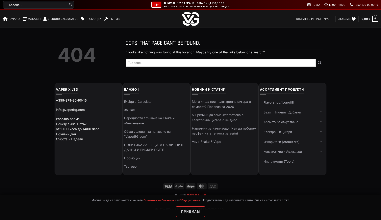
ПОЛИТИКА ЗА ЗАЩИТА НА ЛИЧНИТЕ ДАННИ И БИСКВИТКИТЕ (154, 147)
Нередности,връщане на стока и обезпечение (149, 120)
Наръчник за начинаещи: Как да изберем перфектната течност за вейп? (224, 130)
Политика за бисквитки (159, 200)
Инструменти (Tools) (279, 161)
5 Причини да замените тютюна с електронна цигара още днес (217, 117)
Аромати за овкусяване (281, 122)
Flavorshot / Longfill (279, 102)
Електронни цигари (278, 132)
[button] (314, 18)
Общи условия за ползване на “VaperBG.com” (147, 134)
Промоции (93, 18)
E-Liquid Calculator (63, 18)
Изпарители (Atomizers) (281, 142)
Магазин (34, 18)
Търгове (115, 18)
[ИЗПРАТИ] (70, 5)
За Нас (129, 110)
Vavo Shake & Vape (206, 142)
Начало (14, 18)
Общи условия (189, 200)
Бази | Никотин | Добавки (282, 112)
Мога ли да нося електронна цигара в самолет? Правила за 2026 (221, 104)
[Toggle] (321, 102)
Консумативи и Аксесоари (283, 152)
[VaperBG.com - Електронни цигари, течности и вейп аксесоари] (190, 19)
